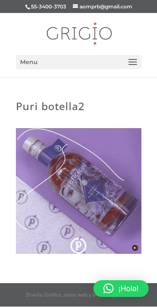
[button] (121, 288)
